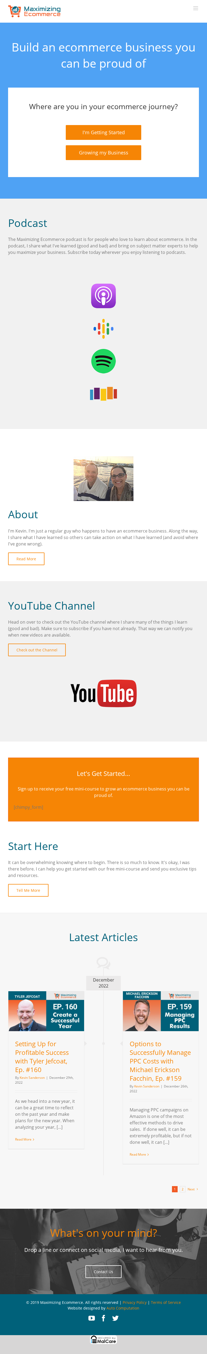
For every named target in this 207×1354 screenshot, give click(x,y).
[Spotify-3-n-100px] (103, 351)
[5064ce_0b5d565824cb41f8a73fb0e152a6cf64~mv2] (103, 665)
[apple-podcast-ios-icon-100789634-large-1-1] (103, 286)
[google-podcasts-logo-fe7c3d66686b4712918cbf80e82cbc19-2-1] (103, 319)
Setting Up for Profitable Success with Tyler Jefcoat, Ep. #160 (42, 1056)
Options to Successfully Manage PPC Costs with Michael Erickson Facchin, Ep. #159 (160, 1061)
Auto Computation (122, 1308)
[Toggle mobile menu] (196, 8)
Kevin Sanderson (32, 1077)
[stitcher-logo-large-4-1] (103, 383)
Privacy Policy (135, 1302)
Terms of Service (166, 1302)
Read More (23, 1139)
